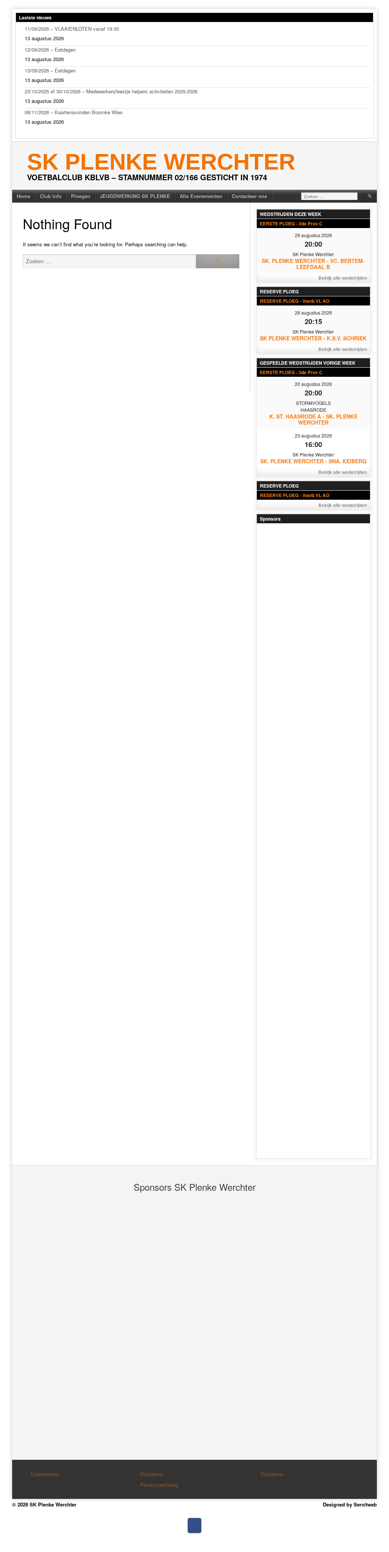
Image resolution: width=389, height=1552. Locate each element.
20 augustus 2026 (313, 384)
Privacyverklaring (159, 1484)
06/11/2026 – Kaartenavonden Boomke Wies (74, 112)
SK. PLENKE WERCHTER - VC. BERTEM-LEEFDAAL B (313, 264)
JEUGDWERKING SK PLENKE (135, 196)
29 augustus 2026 (313, 235)
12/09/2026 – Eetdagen (50, 49)
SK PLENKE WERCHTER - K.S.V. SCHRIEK (313, 338)
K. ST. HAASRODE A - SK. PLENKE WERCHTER (313, 419)
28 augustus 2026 (313, 312)
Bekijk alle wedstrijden (342, 277)
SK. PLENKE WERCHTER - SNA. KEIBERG (313, 461)
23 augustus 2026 (313, 435)
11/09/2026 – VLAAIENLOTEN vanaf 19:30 (72, 28)
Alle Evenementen (201, 196)
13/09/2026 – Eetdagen (50, 70)
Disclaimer (151, 1474)
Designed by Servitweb (350, 1504)
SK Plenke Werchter (161, 162)
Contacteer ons (249, 196)
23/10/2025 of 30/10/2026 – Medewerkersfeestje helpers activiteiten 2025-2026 (111, 91)
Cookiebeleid (44, 1474)
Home (23, 196)
